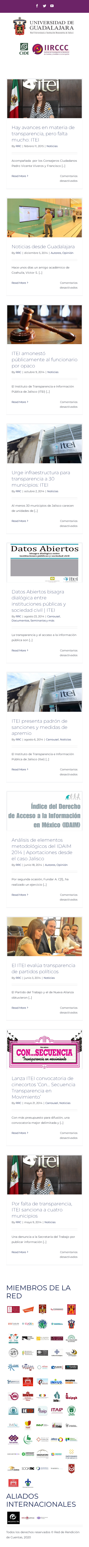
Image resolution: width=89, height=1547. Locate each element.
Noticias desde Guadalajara (43, 247)
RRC (18, 146)
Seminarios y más (42, 620)
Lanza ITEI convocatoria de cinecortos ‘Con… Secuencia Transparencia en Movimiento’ (43, 1087)
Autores (56, 252)
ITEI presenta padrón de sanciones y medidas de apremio (39, 727)
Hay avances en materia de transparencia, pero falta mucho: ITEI (43, 134)
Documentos (20, 620)
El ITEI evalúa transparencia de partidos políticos (43, 968)
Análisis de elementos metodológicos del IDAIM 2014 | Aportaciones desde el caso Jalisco (42, 849)
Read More (19, 176)
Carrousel (53, 616)
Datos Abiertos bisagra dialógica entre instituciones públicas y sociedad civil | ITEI (39, 601)
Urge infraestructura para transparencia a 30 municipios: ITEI (41, 479)
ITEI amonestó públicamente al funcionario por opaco (44, 360)
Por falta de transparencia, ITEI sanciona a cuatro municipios (42, 1210)
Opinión (67, 252)
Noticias (52, 146)
